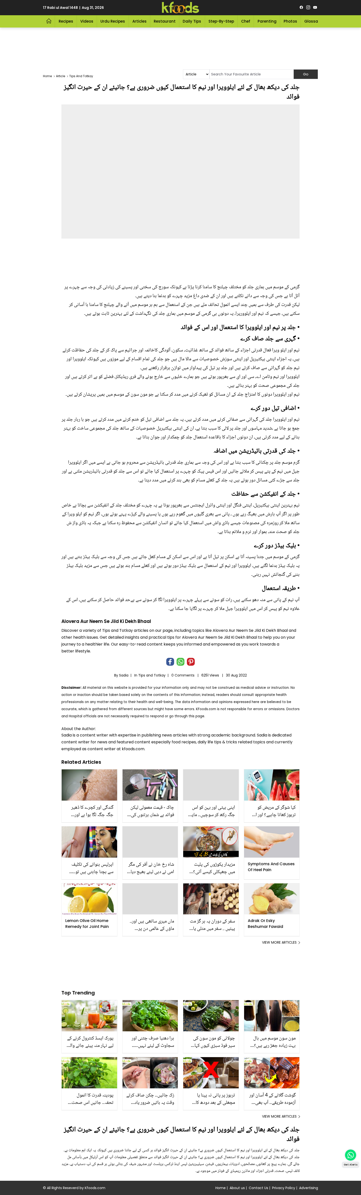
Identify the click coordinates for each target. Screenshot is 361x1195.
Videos (86, 21)
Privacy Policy (283, 1187)
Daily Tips (192, 21)
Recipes (66, 21)
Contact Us (258, 1187)
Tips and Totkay (152, 675)
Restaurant (165, 21)
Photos (290, 21)
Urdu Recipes (112, 21)
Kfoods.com (95, 1187)
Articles (139, 21)
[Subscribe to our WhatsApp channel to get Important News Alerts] (350, 1155)
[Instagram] (308, 8)
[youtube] (315, 8)
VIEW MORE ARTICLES (279, 942)
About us (237, 1187)
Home (220, 1187)
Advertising (308, 1187)
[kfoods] (180, 7)
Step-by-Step (221, 21)
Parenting (267, 21)
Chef (245, 21)
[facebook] (301, 8)
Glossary (313, 21)
